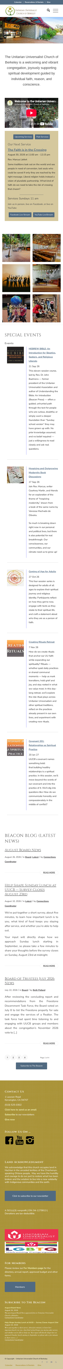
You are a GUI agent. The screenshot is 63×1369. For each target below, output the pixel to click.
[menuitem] (18, 2)
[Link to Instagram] (46, 1362)
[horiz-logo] (26, 11)
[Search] (47, 11)
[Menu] (54, 11)
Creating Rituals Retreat (42, 641)
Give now (10, 1119)
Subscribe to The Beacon (25, 1302)
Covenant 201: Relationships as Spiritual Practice (42, 745)
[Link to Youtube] (51, 1362)
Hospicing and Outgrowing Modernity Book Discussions (43, 472)
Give (48, 2)
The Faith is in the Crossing (27, 150)
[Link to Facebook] (42, 1362)
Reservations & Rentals (34, 2)
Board (28, 857)
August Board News (23, 850)
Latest (35, 857)
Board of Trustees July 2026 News (30, 980)
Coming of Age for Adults (42, 571)
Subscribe (10, 1114)
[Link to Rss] (56, 1362)
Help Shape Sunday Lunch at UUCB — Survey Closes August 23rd (30, 889)
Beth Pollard (39, 990)
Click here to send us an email (21, 1109)
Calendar (18, 2)
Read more (49, 872)
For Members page (33, 1268)
